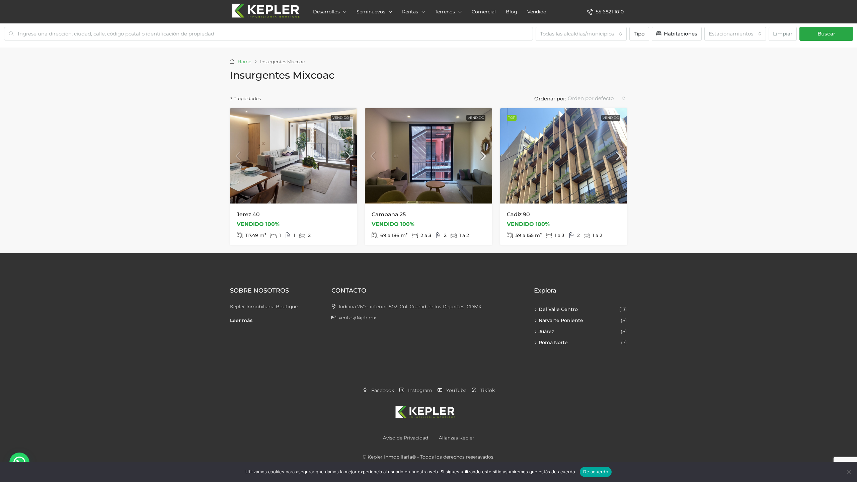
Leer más (241, 320)
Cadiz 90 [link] (518, 214)
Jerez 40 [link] (248, 214)
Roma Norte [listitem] (553, 342)
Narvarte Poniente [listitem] (561, 320)
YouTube (455, 390)
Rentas (410, 12)
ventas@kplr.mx (357, 318)
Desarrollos (326, 12)
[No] (848, 472)
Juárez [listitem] (546, 331)
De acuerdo (595, 471)
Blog (511, 12)
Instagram (419, 390)
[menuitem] (605, 11)
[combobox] (581, 34)
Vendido (536, 12)
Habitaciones (680, 33)
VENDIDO (340, 117)
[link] (293, 156)
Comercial (484, 12)
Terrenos (445, 12)
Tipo (639, 33)
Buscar (826, 33)
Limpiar (782, 33)
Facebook (382, 390)
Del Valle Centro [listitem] (558, 309)
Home (244, 61)
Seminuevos (371, 12)
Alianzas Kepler (456, 438)
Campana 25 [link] (389, 214)
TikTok (487, 390)
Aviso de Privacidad (405, 438)
